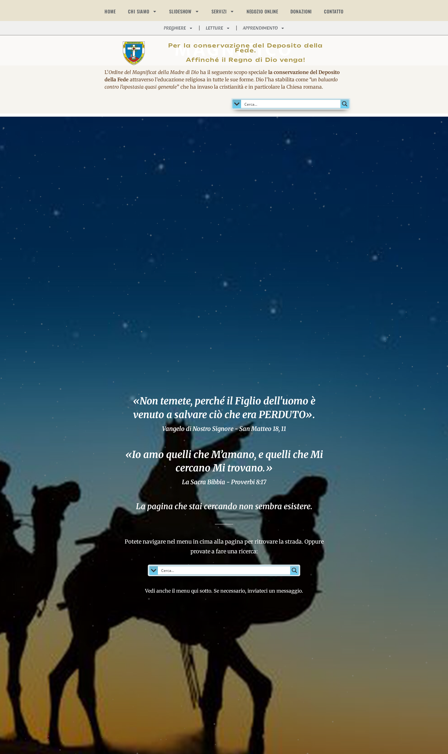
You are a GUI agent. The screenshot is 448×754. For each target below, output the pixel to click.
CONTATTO (333, 11)
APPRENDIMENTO (260, 28)
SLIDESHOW (180, 11)
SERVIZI (219, 11)
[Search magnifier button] (344, 104)
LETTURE (214, 28)
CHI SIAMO (138, 11)
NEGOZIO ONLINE (263, 11)
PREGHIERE (175, 28)
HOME (110, 11)
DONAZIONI (301, 11)
